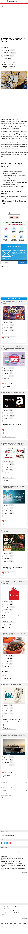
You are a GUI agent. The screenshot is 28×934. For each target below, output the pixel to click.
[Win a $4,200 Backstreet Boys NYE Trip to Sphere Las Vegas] (14, 503)
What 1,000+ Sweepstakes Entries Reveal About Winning (12, 850)
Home (1, 923)
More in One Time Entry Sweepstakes (9, 787)
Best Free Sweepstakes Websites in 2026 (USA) (10, 861)
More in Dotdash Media (6, 795)
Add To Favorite (15, 213)
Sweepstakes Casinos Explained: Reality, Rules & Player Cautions (12, 859)
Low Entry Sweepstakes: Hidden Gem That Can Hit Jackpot (12, 912)
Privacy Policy (13, 923)
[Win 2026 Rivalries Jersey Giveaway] (14, 703)
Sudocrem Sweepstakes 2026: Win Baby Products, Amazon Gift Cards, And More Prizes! (13, 348)
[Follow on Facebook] (2, 843)
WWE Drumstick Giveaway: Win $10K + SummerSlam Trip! (13, 302)
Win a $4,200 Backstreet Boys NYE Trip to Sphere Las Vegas (13, 486)
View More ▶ (24, 872)
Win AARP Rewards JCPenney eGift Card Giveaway (13, 582)
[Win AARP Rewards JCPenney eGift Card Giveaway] (14, 599)
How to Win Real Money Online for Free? (9, 906)
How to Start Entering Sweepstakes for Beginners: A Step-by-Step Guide (13, 852)
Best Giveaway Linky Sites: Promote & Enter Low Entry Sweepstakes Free (12, 915)
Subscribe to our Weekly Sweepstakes (14, 247)
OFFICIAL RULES (6, 436)
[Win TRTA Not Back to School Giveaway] (14, 408)
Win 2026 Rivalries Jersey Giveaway (12, 684)
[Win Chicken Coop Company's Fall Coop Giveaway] (14, 551)
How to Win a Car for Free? (6, 908)
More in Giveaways (5, 782)
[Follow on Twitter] (5, 843)
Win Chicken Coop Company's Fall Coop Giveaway (13, 530)
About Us (7, 923)
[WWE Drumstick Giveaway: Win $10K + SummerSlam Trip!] (14, 320)
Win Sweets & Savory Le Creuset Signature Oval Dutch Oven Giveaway (14, 634)
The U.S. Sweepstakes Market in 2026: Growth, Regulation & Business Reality (13, 856)
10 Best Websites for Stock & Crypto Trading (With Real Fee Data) (13, 866)
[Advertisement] (14, 22)
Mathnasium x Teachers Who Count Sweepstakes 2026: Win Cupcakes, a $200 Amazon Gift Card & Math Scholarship (13, 443)
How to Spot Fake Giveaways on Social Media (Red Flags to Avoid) (13, 869)
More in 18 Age (4, 793)
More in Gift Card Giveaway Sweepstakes (9, 785)
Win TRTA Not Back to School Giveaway (13, 392)
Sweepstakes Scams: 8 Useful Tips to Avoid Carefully (12, 910)
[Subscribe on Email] (8, 843)
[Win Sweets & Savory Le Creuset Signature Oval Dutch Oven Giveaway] (14, 653)
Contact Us (14, 925)
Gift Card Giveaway (18, 201)
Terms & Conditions (22, 923)
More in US (3, 790)
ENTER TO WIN (8, 433)
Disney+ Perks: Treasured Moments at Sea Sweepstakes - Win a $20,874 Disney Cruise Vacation (14, 735)
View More (7, 341)
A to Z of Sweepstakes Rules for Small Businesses (11, 863)
